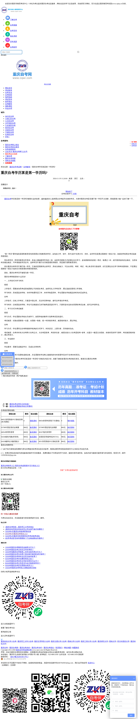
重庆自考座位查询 (12, 147)
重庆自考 (7, 199)
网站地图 (67, 648)
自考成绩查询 (10, 149)
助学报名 (8, 101)
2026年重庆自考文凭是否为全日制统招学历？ (23, 563)
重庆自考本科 (25, 648)
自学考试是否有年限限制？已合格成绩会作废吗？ (24, 538)
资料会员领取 (10, 161)
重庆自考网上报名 (12, 145)
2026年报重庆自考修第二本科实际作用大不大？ (23, 552)
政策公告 (134, 143)
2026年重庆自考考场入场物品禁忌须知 (20, 568)
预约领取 (70, 421)
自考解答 (8, 104)
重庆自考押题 (10, 158)
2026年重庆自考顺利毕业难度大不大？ (20, 547)
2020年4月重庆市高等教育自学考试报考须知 (22, 536)
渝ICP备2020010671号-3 (19, 657)
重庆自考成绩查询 (22, 466)
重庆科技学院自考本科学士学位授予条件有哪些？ (24, 529)
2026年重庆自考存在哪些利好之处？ (19, 559)
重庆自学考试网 (15, 167)
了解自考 (8, 156)
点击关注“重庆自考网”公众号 (16, 151)
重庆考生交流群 (11, 154)
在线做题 (8, 163)
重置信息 (15, 373)
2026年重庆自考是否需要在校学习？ (19, 565)
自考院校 (8, 95)
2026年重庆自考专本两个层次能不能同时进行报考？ (25, 554)
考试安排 (8, 99)
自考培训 (134, 145)
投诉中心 (91, 663)
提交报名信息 (6, 373)
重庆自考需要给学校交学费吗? (21, 406)
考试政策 (8, 90)
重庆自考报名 (49, 648)
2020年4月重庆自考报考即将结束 (18, 531)
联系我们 (59, 648)
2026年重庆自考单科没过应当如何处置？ (21, 556)
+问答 (74, 194)
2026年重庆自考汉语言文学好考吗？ (19, 549)
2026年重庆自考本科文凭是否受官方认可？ (22, 561)
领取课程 (8, 106)
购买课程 (33, 427)
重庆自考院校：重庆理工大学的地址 (19, 527)
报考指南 (8, 97)
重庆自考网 (13, 648)
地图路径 (75, 648)
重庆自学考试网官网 (24, 650)
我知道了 (69, 191)
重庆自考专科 (37, 648)
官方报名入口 (34, 466)
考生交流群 (47, 84)
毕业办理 (8, 108)
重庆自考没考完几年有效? (19, 404)
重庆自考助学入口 (8, 466)
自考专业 (8, 92)
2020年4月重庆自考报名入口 (16, 534)
